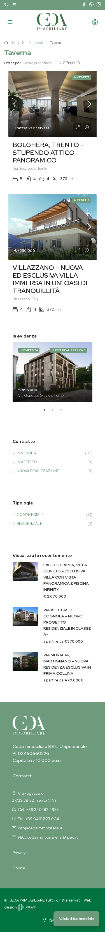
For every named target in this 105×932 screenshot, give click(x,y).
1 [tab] (47, 412)
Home (14, 42)
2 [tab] (55, 412)
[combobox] (42, 63)
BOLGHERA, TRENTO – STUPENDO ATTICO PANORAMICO (48, 152)
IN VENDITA (27, 453)
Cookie (19, 867)
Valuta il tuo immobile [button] (76, 919)
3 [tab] (64, 412)
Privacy (19, 852)
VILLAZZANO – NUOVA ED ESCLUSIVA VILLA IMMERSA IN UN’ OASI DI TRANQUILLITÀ (50, 279)
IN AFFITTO (27, 462)
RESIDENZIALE (29, 523)
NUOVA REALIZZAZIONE (38, 471)
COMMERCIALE (30, 514)
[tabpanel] (52, 372)
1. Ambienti (35, 42)
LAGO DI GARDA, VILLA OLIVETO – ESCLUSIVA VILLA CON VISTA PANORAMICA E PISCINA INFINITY (66, 577)
